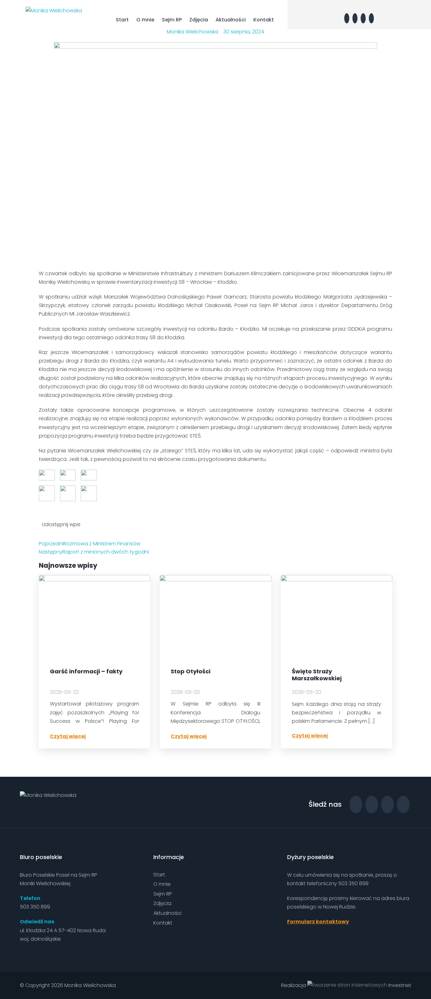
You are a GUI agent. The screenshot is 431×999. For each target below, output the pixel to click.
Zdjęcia (198, 19)
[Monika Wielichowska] (54, 10)
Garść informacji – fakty (86, 671)
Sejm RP (172, 19)
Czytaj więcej (68, 736)
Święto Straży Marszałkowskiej (317, 675)
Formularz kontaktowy (318, 921)
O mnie (145, 19)
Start (122, 19)
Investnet (399, 985)
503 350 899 (35, 906)
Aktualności (231, 19)
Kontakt (263, 19)
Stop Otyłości (190, 671)
